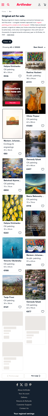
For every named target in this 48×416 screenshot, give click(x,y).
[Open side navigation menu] (3, 4)
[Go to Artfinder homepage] (24, 4)
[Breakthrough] (35, 68)
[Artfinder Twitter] (21, 384)
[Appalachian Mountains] (12, 65)
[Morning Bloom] (12, 292)
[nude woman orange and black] (35, 107)
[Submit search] (8, 5)
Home (4, 11)
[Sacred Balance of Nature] (12, 255)
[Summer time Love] (35, 253)
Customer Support (24, 405)
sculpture (15, 25)
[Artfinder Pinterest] (30, 384)
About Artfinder (24, 390)
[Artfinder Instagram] (26, 384)
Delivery (24, 397)
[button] (39, 47)
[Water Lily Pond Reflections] (12, 175)
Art (10, 11)
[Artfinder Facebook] (17, 384)
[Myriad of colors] (35, 191)
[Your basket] (45, 5)
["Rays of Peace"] (35, 150)
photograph (25, 25)
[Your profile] (39, 4)
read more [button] (10, 35)
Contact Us (24, 408)
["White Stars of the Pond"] (35, 291)
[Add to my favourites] (20, 76)
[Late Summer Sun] (12, 132)
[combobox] (39, 47)
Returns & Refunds (24, 401)
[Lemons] (12, 215)
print (10, 25)
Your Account (24, 394)
